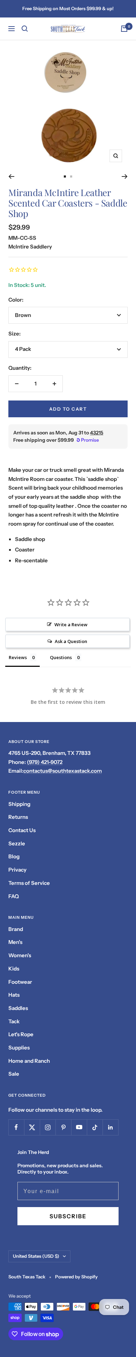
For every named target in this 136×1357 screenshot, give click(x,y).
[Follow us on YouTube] (79, 1127)
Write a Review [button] (71, 624)
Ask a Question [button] (71, 641)
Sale (13, 1073)
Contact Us (22, 830)
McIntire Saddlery (30, 246)
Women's (19, 955)
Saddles (18, 1008)
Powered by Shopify (76, 1276)
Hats (14, 994)
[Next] (125, 176)
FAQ (13, 896)
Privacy (17, 869)
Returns (18, 817)
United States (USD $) (36, 1256)
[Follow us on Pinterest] (63, 1127)
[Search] (25, 29)
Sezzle (16, 843)
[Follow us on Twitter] (32, 1127)
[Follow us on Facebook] (16, 1127)
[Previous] (11, 176)
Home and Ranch (29, 1061)
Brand (15, 929)
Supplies (19, 1047)
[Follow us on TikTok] (95, 1127)
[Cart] (124, 29)
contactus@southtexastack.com (62, 770)
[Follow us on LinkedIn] (110, 1127)
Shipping (19, 804)
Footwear (20, 982)
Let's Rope (20, 1034)
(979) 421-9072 (44, 762)
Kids (13, 968)
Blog (14, 856)
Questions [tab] (61, 657)
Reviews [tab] (18, 657)
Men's (15, 942)
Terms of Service (29, 883)
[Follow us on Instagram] (47, 1127)
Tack (14, 1021)
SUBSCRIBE (68, 1216)
